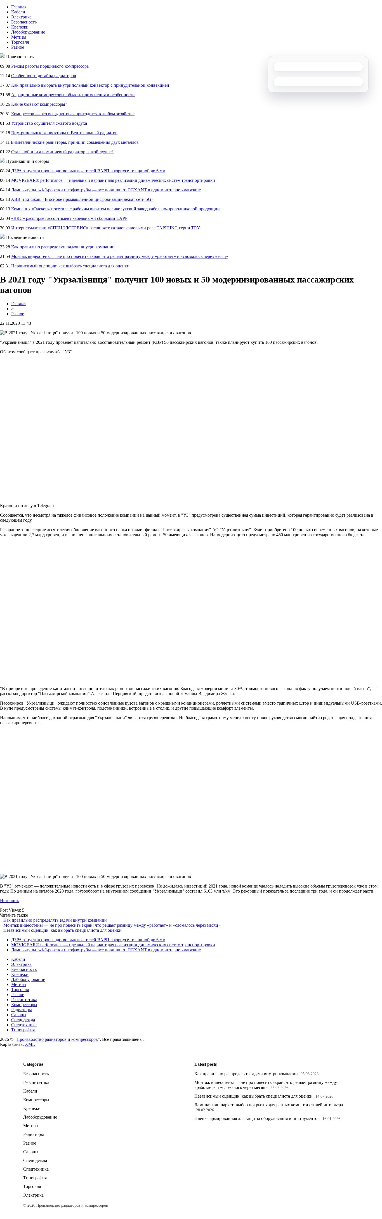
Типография (23, 1029)
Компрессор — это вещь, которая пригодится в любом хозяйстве (73, 113)
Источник (9, 900)
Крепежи (20, 27)
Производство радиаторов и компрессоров (57, 1039)
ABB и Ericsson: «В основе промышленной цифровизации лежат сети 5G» (82, 199)
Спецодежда (23, 1019)
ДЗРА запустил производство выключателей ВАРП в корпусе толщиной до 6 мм (88, 170)
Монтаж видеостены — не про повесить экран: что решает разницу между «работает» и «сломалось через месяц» (119, 256)
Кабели (18, 12)
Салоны (18, 1014)
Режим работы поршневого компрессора (50, 66)
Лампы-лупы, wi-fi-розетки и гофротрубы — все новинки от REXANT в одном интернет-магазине (106, 189)
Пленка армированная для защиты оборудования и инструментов (257, 1118)
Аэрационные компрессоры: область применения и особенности (73, 94)
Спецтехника (24, 1024)
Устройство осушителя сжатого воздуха (49, 123)
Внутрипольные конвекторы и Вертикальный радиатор (64, 132)
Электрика (21, 17)
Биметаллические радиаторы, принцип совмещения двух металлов (75, 142)
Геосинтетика (24, 999)
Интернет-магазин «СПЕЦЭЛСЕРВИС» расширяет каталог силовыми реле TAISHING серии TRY (105, 227)
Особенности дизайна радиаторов (43, 75)
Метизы (18, 37)
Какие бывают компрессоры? (39, 104)
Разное (17, 47)
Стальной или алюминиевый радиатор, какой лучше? (62, 151)
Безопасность (24, 22)
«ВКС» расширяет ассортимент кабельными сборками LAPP (69, 218)
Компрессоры (24, 1004)
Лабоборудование (28, 32)
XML (30, 1044)
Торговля (20, 42)
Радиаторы (21, 1009)
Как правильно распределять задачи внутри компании (63, 246)
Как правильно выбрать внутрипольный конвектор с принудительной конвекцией (90, 85)
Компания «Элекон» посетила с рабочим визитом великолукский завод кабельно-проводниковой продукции (115, 208)
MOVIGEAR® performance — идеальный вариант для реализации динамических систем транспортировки (113, 180)
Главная (18, 6)
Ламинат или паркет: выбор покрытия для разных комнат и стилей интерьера (268, 1104)
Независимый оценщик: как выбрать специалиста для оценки (70, 265)
